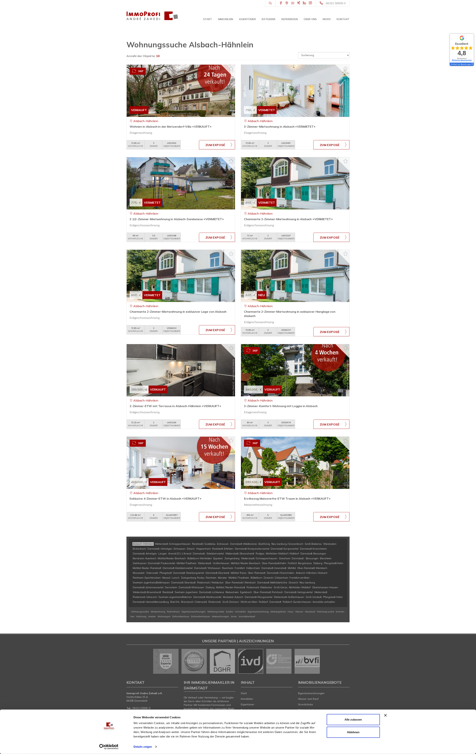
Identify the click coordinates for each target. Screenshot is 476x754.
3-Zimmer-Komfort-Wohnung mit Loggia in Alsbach (280, 406)
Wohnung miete (215, 611)
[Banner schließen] (385, 715)
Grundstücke (305, 704)
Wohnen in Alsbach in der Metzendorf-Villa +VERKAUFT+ (171, 126)
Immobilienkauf (247, 616)
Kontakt (343, 19)
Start (207, 19)
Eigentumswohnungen (193, 611)
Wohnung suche (325, 611)
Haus (290, 611)
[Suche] (270, 3)
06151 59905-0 (336, 3)
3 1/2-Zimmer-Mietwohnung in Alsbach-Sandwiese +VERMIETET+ (177, 219)
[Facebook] (280, 3)
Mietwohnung (158, 611)
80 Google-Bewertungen (462, 60)
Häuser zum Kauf (308, 698)
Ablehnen (353, 732)
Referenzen (289, 19)
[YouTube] (292, 3)
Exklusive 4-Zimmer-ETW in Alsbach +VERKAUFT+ (166, 498)
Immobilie (240, 611)
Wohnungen (164, 616)
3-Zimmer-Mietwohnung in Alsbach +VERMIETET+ (280, 126)
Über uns (310, 19)
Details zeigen (143, 746)
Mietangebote (278, 611)
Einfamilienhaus (180, 616)
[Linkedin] (304, 3)
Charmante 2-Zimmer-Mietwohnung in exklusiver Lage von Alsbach (178, 311)
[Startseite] (152, 16)
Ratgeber (268, 19)
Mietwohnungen (220, 616)
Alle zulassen (353, 719)
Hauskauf (310, 611)
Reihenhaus (173, 611)
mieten (152, 616)
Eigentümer (247, 19)
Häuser (299, 611)
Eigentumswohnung (258, 611)
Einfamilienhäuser (200, 616)
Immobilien (225, 19)
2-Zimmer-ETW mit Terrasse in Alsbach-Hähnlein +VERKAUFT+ (175, 406)
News (327, 19)
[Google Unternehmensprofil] (286, 3)
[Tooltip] (472, 64)
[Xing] (298, 3)
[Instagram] (310, 3)
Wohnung (141, 616)
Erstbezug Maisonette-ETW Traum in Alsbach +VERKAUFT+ (287, 498)
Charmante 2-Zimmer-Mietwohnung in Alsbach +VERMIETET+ (288, 219)
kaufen (229, 611)
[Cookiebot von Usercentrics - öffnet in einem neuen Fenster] (109, 747)
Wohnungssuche (140, 611)
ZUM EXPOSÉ (215, 145)
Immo (234, 616)
